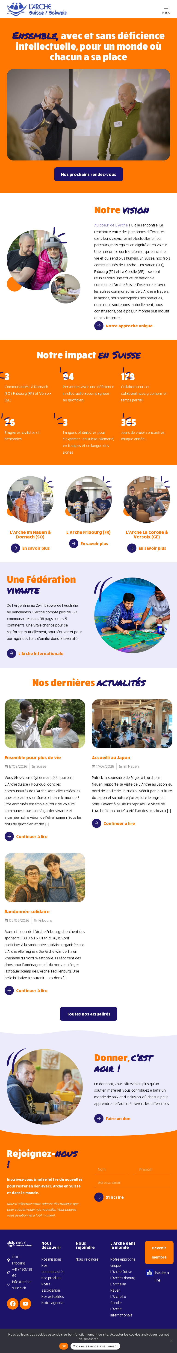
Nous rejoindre (85, 1245)
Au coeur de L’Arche (111, 225)
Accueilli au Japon (111, 757)
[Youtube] (25, 1304)
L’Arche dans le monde (123, 1245)
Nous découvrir (51, 1245)
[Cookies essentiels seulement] (171, 1341)
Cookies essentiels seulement (95, 1346)
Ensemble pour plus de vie (33, 757)
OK (64, 1346)
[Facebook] (12, 1304)
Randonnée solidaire (27, 911)
